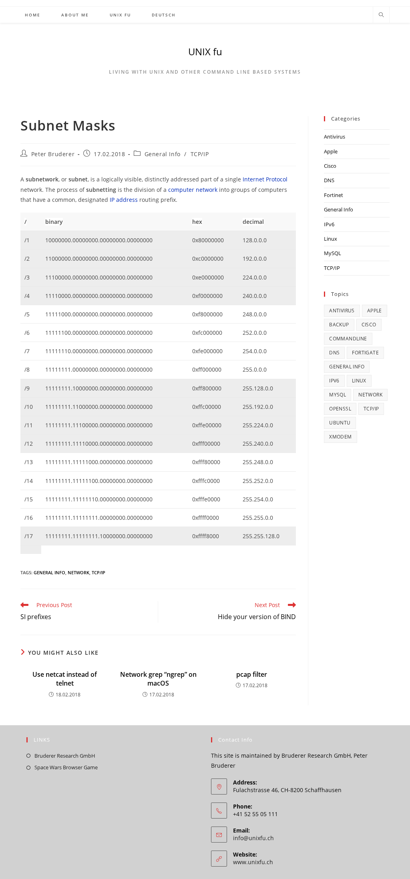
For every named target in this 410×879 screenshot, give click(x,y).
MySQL (332, 253)
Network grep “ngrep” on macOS (158, 679)
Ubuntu (339, 422)
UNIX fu (205, 51)
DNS (329, 180)
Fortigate (365, 352)
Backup (339, 324)
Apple (331, 151)
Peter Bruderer (52, 154)
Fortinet (333, 195)
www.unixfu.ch (253, 862)
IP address (124, 199)
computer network (192, 189)
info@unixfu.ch (253, 838)
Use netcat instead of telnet (64, 679)
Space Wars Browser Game (66, 767)
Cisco (330, 165)
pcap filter (251, 674)
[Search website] (381, 15)
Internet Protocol (265, 179)
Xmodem (340, 436)
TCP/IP (200, 154)
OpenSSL (340, 408)
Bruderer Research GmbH (64, 755)
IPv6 (329, 224)
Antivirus (334, 136)
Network (78, 572)
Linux (330, 238)
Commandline (348, 338)
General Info (163, 154)
